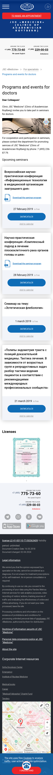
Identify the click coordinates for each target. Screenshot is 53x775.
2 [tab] (19, 472)
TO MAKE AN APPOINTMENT (26, 15)
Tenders (5, 698)
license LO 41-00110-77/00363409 (20, 540)
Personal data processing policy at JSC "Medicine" (22, 641)
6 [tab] (37, 472)
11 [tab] (33, 476)
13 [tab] (26, 480)
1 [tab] (15, 472)
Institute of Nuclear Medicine (15, 676)
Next (43, 457)
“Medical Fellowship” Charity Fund (17, 694)
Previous (9, 457)
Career (5, 689)
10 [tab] (28, 476)
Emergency (7, 672)
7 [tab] (15, 476)
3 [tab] (24, 472)
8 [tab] (19, 476)
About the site (9, 649)
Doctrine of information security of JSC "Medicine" (22, 630)
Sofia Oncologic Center (12, 667)
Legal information (11, 560)
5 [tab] (33, 472)
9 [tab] (24, 476)
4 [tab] (28, 472)
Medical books (8, 684)
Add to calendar (27, 224)
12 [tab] (37, 476)
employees (41, 618)
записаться (26, 216)
